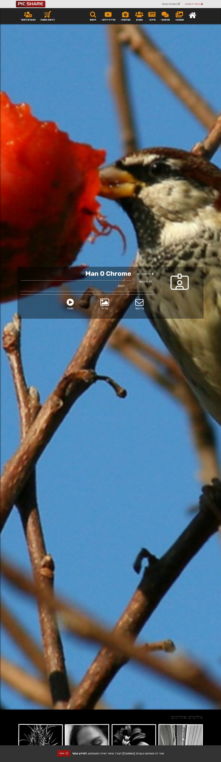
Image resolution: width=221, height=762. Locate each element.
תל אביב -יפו (144, 273)
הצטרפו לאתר (28, 19)
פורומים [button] (166, 19)
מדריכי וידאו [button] (109, 19)
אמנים (139, 19)
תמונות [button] (180, 19)
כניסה (193, 4)
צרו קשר (143, 281)
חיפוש (93, 19)
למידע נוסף (79, 753)
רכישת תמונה (47, 19)
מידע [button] (152, 19)
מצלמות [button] (126, 19)
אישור (62, 753)
